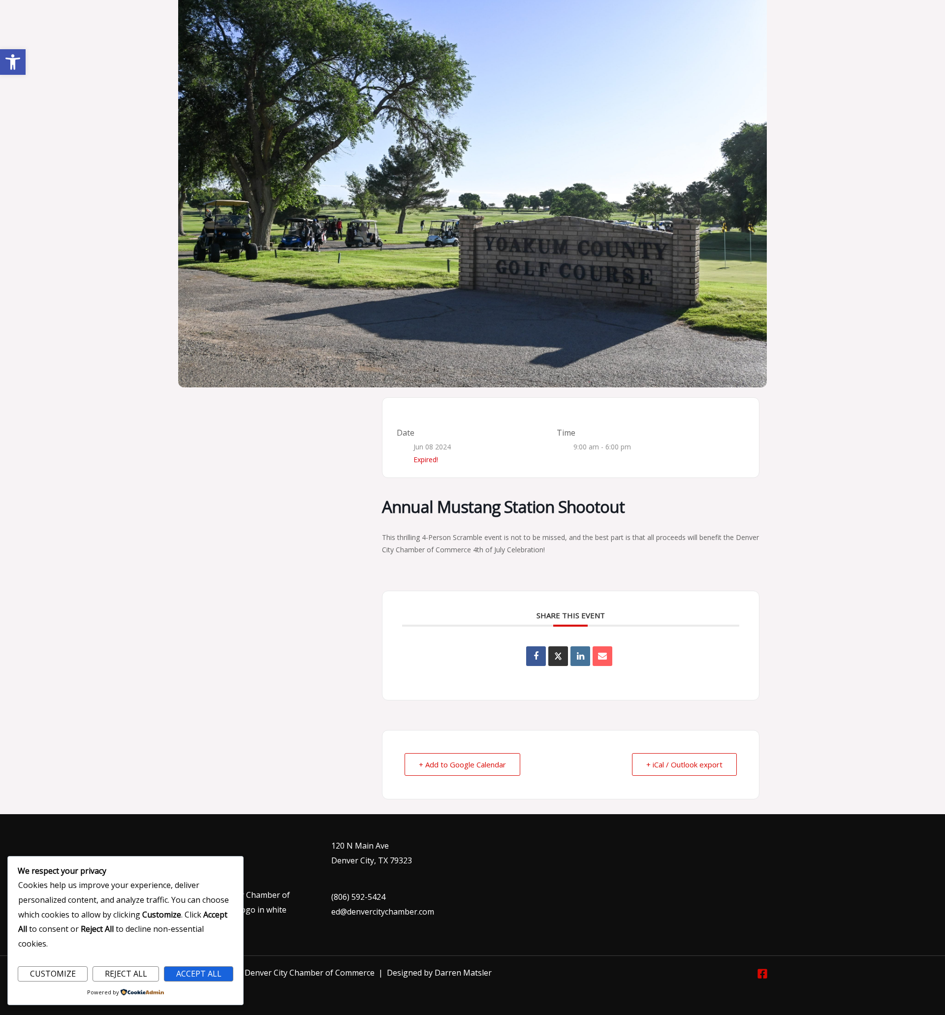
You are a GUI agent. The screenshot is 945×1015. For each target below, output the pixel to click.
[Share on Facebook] (536, 656)
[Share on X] (558, 656)
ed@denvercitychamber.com (382, 911)
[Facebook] (762, 973)
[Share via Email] (602, 656)
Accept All (198, 973)
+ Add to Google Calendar (462, 764)
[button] (13, 62)
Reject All (126, 973)
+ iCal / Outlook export (684, 764)
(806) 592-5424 (358, 896)
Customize (53, 973)
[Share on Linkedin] (580, 656)
